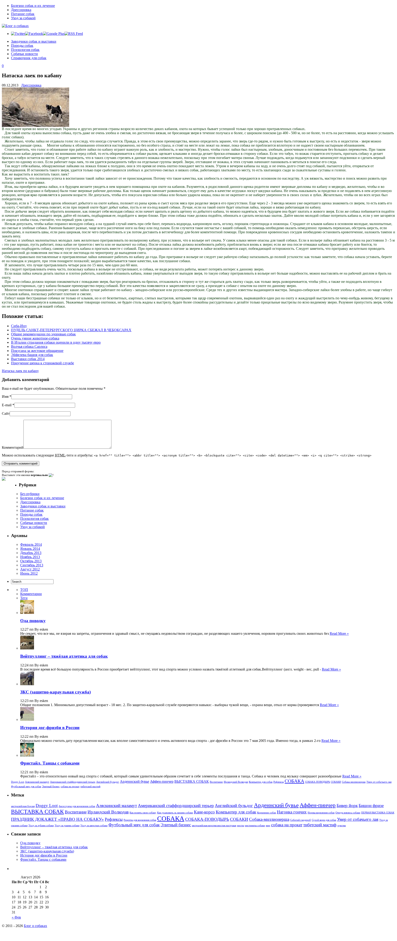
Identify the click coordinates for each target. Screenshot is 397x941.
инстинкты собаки (255, 825)
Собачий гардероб (300, 820)
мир (268, 825)
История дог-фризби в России (49, 727)
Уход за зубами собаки (41, 825)
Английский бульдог (107, 782)
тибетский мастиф (90, 786)
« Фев (16, 917)
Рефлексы (278, 782)
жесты (240, 825)
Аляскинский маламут (37, 782)
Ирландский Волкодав (236, 782)
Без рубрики (30, 494)
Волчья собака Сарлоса (29, 346)
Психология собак (25, 50)
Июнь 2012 (29, 573)
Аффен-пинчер (161, 781)
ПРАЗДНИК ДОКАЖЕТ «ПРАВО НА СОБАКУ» (57, 819)
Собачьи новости (24, 54)
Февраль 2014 (31, 544)
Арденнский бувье (134, 781)
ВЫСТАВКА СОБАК (191, 781)
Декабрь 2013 (30, 553)
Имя (5, 396)
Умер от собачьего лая (378, 782)
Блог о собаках (35, 926)
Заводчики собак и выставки (33, 41)
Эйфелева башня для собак (32, 355)
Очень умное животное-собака (35, 338)
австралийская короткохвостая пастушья (214, 825)
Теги (24, 598)
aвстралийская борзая (23, 806)
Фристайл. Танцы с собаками (49, 763)
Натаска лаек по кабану (20, 371)
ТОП (24, 590)
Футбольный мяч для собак (26, 786)
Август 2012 (30, 569)
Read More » (339, 633)
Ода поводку (33, 620)
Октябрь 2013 (31, 561)
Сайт (6, 413)
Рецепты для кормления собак (140, 820)
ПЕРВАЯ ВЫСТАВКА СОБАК (377, 812)
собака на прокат (70, 786)
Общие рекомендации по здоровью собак (43, 334)
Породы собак (22, 45)
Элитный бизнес (51, 786)
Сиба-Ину (19, 326)
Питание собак (22, 14)
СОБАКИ (336, 782)
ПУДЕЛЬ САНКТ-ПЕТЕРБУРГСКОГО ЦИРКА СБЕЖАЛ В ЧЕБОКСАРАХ (71, 330)
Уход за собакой (23, 18)
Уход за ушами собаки (67, 825)
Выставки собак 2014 (28, 359)
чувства (341, 825)
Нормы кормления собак (321, 812)
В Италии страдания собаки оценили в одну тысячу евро (56, 342)
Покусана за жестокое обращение (37, 351)
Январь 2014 (30, 549)
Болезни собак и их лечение (33, 6)
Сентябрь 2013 (31, 565)
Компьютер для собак (260, 782)
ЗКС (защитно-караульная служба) (55, 692)
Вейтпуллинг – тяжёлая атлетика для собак (64, 656)
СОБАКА (294, 781)
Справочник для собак (28, 58)
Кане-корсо (204, 812)
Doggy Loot (17, 782)
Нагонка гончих (292, 812)
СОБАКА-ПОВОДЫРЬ (317, 782)
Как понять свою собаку (143, 812)
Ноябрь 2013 (30, 557)
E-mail (6, 405)
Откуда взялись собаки (347, 812)
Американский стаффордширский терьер (72, 782)
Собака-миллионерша (354, 782)
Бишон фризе (371, 805)
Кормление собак (266, 812)
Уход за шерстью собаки (94, 825)
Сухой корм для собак (324, 820)
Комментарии (31, 594)
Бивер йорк (347, 805)
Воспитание (216, 782)
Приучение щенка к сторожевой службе (42, 363)
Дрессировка (21, 10)
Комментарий (12, 447)
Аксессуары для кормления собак (77, 806)
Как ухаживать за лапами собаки (175, 812)
